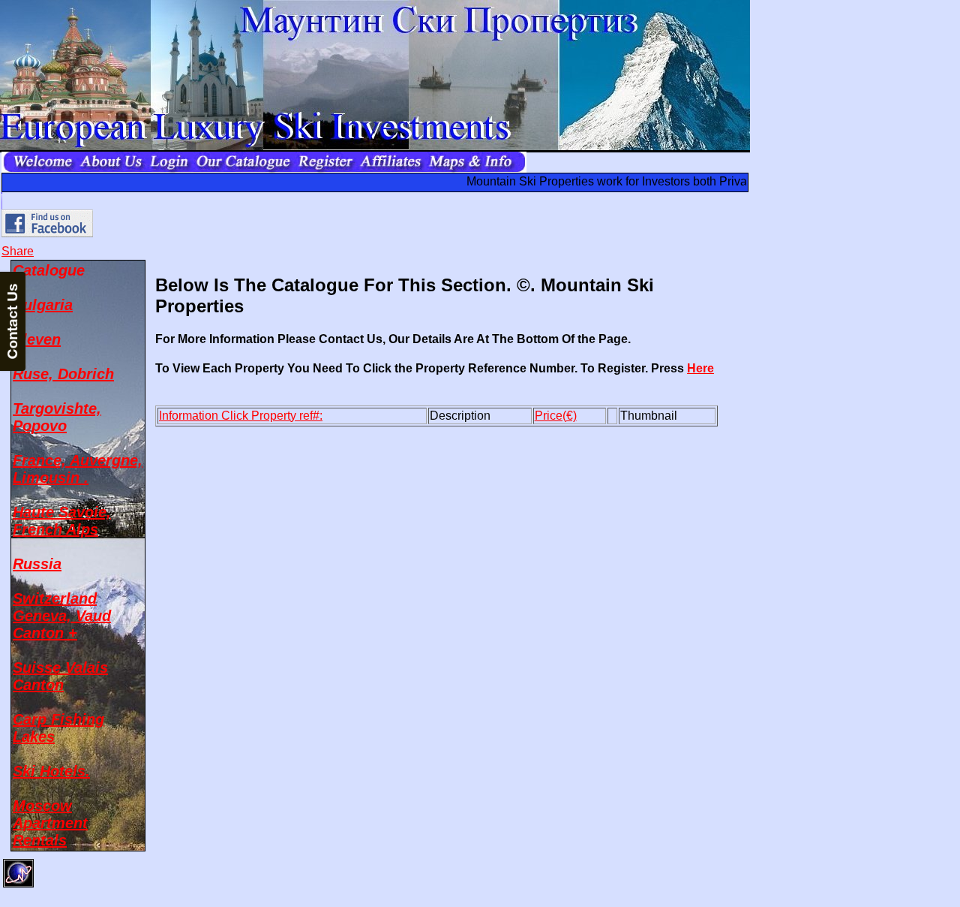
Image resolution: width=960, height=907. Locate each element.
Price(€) (556, 415)
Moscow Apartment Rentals (50, 822)
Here (700, 368)
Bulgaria (43, 305)
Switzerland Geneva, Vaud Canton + (62, 615)
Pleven (37, 339)
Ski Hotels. (51, 771)
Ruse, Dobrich (63, 374)
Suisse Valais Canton (60, 676)
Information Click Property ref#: (240, 415)
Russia (37, 564)
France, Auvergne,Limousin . (77, 469)
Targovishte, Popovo (57, 417)
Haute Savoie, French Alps (62, 521)
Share (18, 251)
